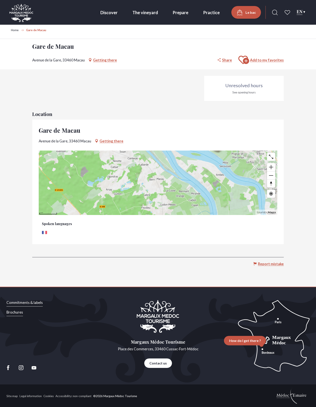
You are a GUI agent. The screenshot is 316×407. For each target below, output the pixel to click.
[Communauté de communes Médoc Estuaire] (291, 395)
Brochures (14, 312)
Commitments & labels (24, 302)
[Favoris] (287, 12)
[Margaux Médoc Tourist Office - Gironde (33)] (21, 13)
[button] (275, 12)
